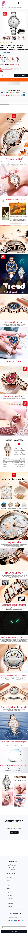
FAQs (8, 885)
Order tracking (10, 883)
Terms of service (11, 898)
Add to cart (14, 931)
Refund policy (10, 906)
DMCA (8, 888)
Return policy (10, 903)
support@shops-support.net (13, 871)
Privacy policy (10, 895)
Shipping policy (10, 901)
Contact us (9, 880)
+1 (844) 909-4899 (11, 869)
